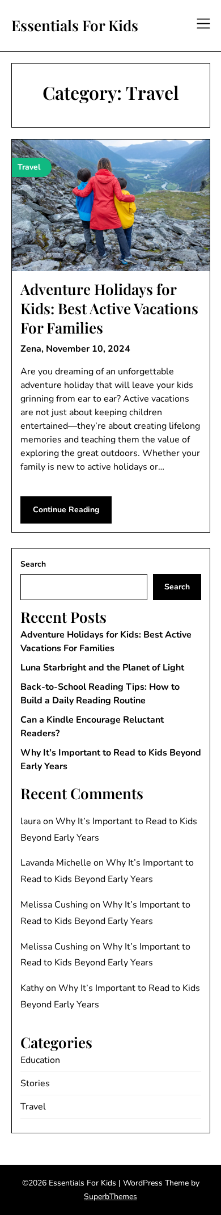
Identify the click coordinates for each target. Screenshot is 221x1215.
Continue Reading (66, 509)
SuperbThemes (110, 1196)
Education (40, 1060)
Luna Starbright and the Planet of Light (102, 667)
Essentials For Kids (74, 25)
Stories (35, 1083)
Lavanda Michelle (55, 863)
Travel (33, 1106)
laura (30, 821)
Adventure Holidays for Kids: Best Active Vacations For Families (109, 308)
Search (33, 564)
